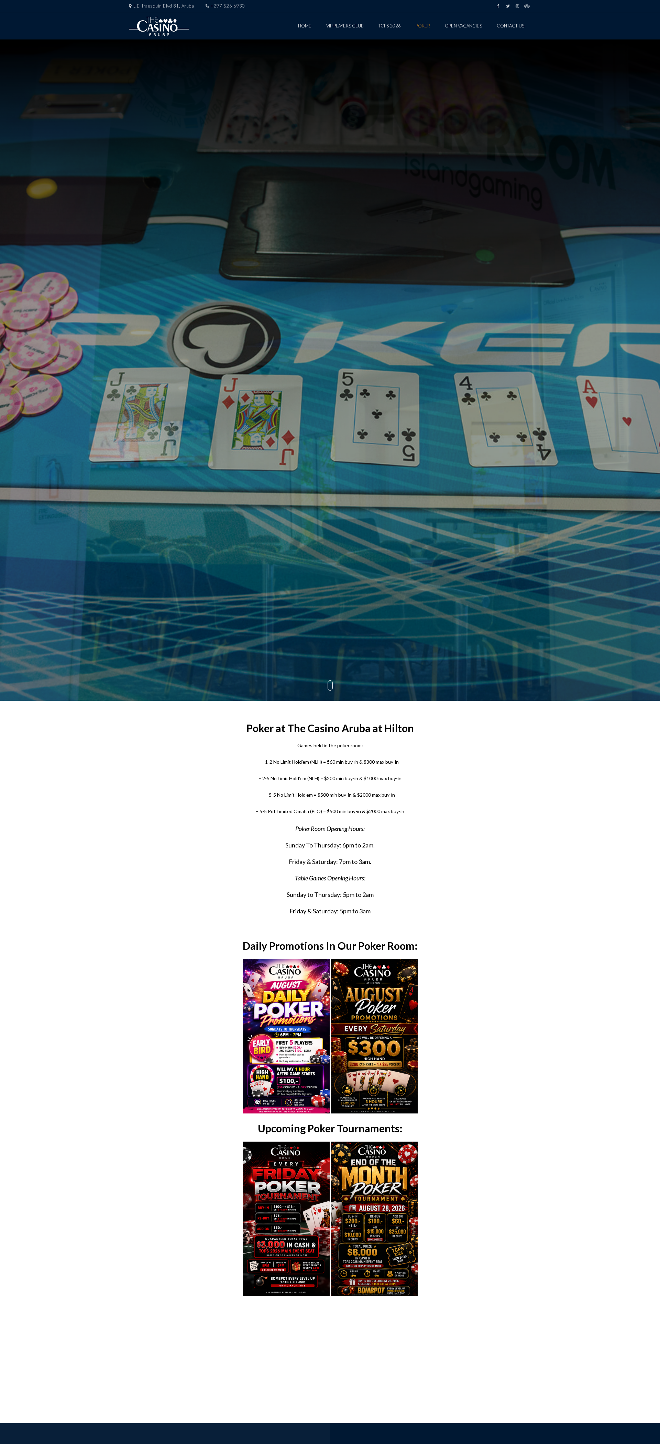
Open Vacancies (463, 25)
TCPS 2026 (389, 25)
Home (304, 25)
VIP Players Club (345, 25)
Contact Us (510, 25)
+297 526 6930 (228, 6)
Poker (423, 25)
